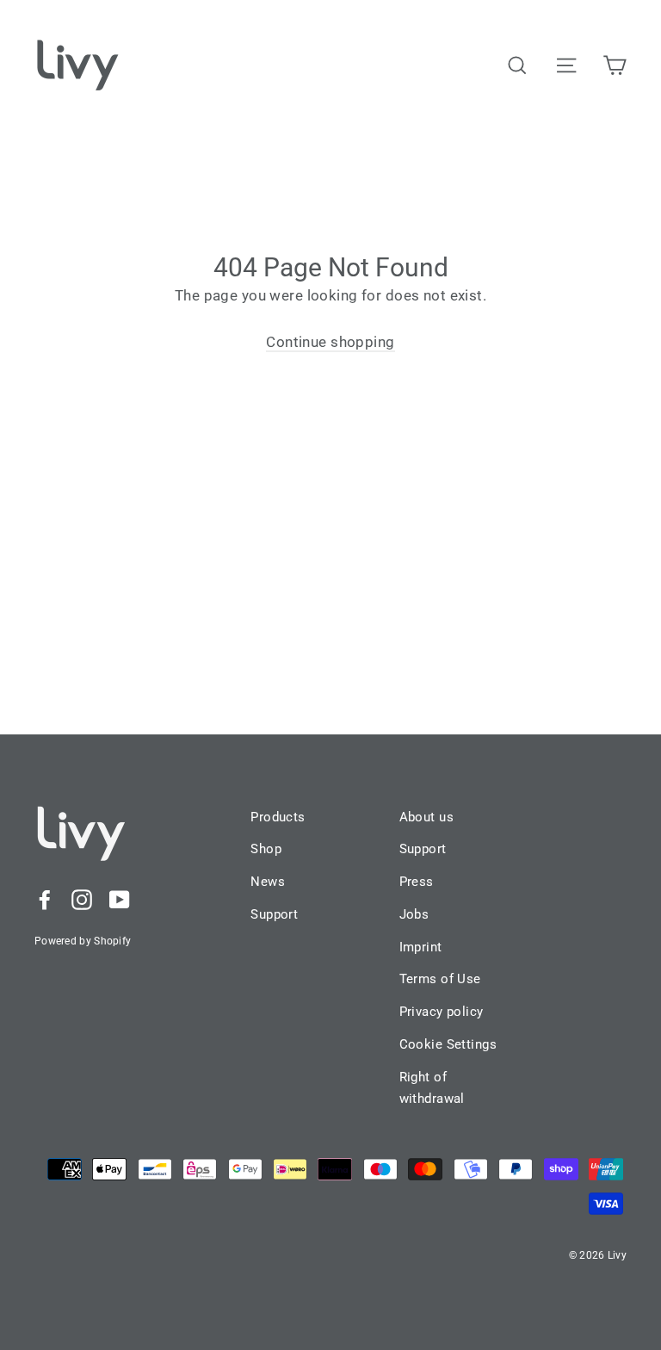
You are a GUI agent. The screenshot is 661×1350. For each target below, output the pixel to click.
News (267, 881)
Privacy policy (441, 1011)
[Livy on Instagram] (81, 898)
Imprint (420, 947)
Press (416, 881)
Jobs (414, 914)
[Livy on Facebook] (44, 898)
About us (426, 817)
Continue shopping (330, 341)
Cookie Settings (448, 1044)
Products (277, 817)
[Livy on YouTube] (119, 898)
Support (274, 914)
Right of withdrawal (432, 1088)
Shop (265, 849)
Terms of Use (440, 979)
